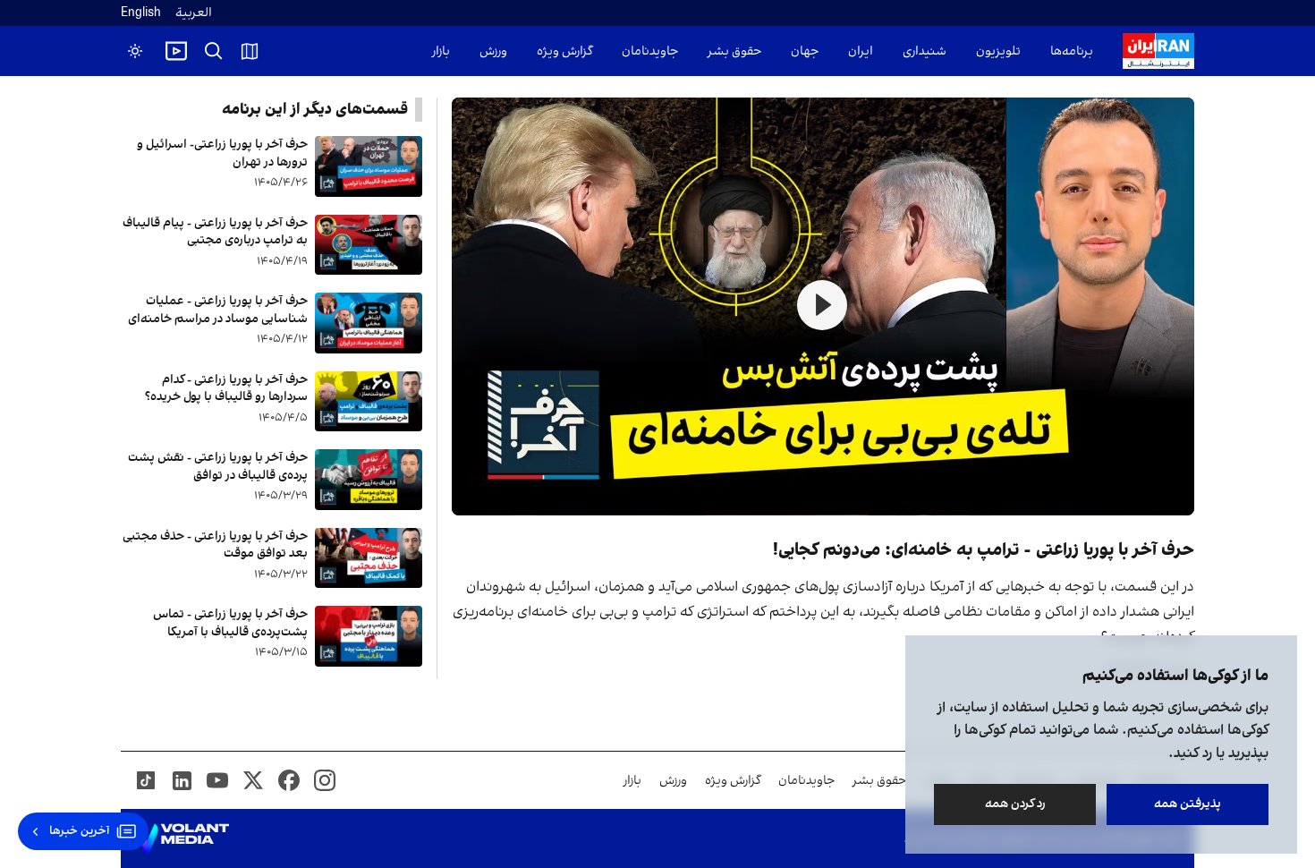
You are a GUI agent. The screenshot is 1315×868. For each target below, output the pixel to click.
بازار (441, 51)
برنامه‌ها (1071, 51)
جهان (805, 51)
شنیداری (924, 51)
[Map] (250, 51)
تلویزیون (998, 51)
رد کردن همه (1015, 804)
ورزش (493, 51)
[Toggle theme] (135, 51)
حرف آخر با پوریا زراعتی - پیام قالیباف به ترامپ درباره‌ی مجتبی (215, 232)
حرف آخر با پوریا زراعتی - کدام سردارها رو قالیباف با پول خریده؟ (226, 388)
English (141, 13)
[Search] (214, 51)
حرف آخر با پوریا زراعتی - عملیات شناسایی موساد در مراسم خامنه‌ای (218, 310)
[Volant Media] (182, 838)
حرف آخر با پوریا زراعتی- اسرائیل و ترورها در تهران (222, 153)
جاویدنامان (650, 51)
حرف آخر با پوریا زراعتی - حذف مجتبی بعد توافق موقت (215, 545)
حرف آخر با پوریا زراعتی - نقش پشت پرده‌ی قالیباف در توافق (218, 466)
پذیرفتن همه (1187, 804)
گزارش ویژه (564, 51)
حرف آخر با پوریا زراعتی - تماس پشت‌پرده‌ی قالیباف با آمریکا (230, 623)
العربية (193, 13)
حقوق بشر (734, 51)
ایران (860, 51)
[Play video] (176, 51)
